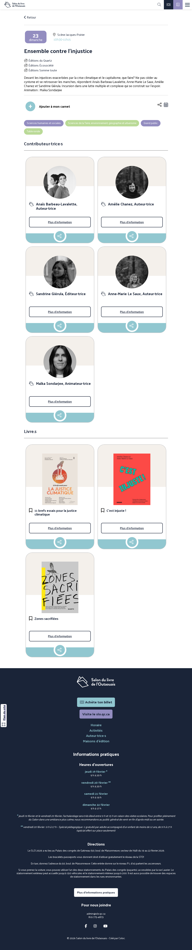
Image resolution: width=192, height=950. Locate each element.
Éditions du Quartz (40, 60)
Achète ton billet (98, 702)
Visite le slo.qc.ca (96, 714)
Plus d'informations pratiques (96, 892)
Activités (96, 730)
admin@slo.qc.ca (96, 913)
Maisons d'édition (96, 741)
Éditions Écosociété (40, 65)
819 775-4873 (96, 917)
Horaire (96, 725)
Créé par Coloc (117, 938)
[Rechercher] (159, 4)
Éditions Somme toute (42, 70)
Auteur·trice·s (96, 735)
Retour (31, 17)
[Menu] (187, 4)
